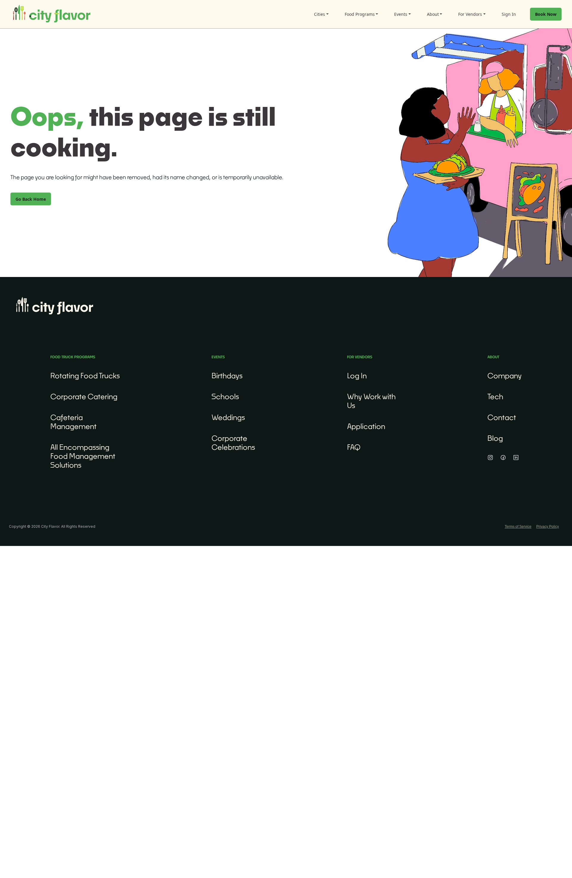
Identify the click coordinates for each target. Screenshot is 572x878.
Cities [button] (319, 14)
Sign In (509, 14)
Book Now (546, 14)
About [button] (433, 14)
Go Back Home (30, 199)
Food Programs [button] (360, 14)
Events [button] (400, 14)
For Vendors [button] (470, 14)
